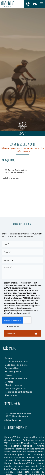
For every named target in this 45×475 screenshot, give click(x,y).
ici (29, 313)
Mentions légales (13, 385)
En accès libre (12, 368)
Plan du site (11, 395)
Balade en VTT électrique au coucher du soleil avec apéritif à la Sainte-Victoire (24, 466)
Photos (8, 375)
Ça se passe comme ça (16, 365)
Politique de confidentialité (18, 392)
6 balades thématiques (16, 361)
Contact (9, 382)
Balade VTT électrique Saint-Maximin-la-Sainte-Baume (24, 460)
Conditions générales (15, 388)
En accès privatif (13, 371)
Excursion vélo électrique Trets (27, 451)
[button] (41, 4)
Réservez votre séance (16, 378)
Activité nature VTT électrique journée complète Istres (24, 449)
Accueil (8, 358)
